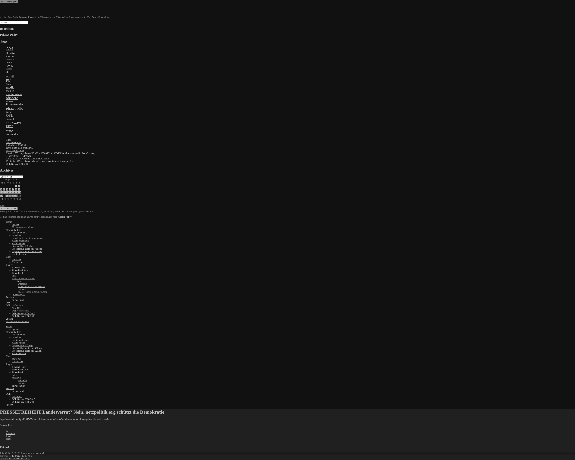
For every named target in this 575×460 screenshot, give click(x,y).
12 (7, 192)
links (23, 277)
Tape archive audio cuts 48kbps (27, 248)
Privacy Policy (9, 34)
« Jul (2, 205)
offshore (12, 98)
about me (16, 259)
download (27, 236)
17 (1, 196)
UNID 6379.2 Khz (15, 150)
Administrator (25, 453)
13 (10, 192)
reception (16, 281)
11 (4, 192)
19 (7, 196)
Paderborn (9, 101)
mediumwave (14, 94)
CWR (9, 65)
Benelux (10, 56)
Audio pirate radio (20, 240)
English (9, 265)
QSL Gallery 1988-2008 (17, 164)
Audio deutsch (19, 254)
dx (8, 72)
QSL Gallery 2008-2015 (23, 313)
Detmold (9, 69)
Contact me (17, 262)
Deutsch (10, 297)
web (9, 130)
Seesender (11, 119)
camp (9, 62)
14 (13, 192)
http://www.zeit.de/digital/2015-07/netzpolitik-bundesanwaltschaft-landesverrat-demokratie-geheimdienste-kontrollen (55, 419)
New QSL (20, 309)
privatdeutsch (18, 300)
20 (10, 196)
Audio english (18, 243)
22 (16, 196)
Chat (8, 139)
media (10, 87)
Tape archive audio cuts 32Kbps (27, 251)
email (10, 76)
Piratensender (14, 104)
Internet (9, 84)
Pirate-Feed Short (20, 270)
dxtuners (32, 290)
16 (19, 192)
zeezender (12, 134)
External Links (19, 267)
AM (9, 48)
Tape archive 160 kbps (22, 246)
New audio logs (19, 232)
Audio (10, 53)
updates (23, 226)
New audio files (13, 142)
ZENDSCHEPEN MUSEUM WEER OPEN (27, 158)
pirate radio (14, 108)
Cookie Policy (65, 216)
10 (1, 192)
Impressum (7, 28)
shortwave (14, 123)
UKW (9, 126)
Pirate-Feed (17, 273)
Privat (8, 112)
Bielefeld (10, 59)
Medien (10, 90)
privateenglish (18, 294)
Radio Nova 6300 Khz (17, 145)
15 (16, 192)
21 (13, 196)
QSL (9, 115)
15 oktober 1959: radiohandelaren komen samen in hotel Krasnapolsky (39, 161)
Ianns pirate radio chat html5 (19, 148)
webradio (31, 285)
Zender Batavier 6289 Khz (18, 156)
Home (9, 222)
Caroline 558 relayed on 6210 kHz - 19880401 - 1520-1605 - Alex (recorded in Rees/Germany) (51, 153)
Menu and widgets (9, 1)
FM (8, 80)
